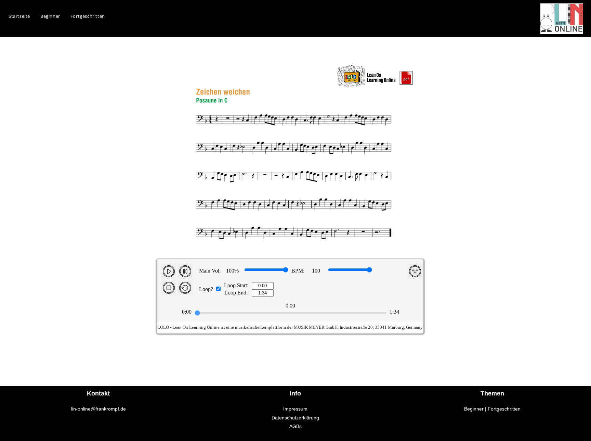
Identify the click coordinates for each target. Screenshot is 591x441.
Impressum (295, 409)
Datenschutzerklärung (295, 417)
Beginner (474, 409)
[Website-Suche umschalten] (117, 16)
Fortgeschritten (504, 409)
